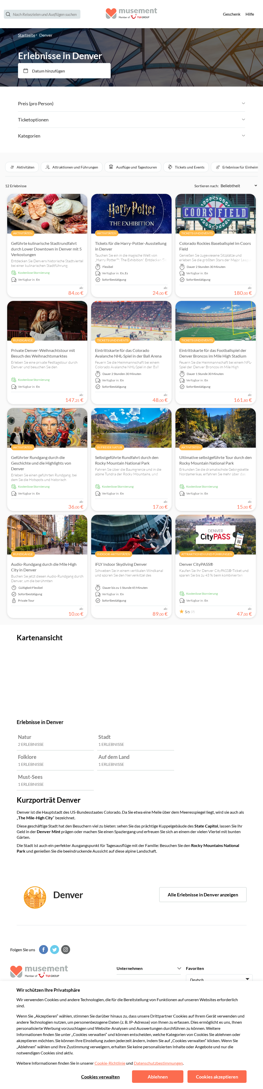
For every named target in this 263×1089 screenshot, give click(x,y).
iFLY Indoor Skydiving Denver (121, 564)
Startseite (26, 35)
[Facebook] (43, 949)
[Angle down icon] (149, 103)
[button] (22, 167)
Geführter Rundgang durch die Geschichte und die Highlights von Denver (41, 463)
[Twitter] (54, 949)
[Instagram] (65, 949)
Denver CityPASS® (196, 564)
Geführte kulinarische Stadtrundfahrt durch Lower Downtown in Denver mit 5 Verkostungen (46, 249)
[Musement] (131, 14)
